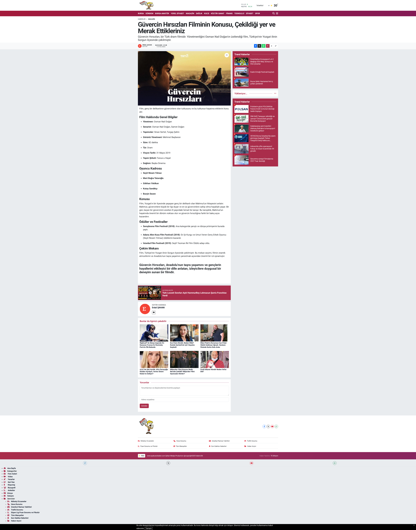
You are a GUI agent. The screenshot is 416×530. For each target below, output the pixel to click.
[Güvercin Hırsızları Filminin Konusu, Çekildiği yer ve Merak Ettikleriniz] (184, 78)
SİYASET (249, 13)
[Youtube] (272, 426)
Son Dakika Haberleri (219, 446)
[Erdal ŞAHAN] (145, 309)
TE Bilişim (274, 456)
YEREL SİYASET (177, 13)
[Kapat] (414, 525)
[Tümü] (275, 93)
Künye (10, 493)
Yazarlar (11, 479)
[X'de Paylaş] (259, 46)
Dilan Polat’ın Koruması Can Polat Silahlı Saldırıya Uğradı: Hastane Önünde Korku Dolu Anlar (213, 345)
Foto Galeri (12, 474)
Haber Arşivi (251, 446)
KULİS (206, 13)
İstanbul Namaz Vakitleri (221, 441)
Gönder (144, 406)
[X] (268, 426)
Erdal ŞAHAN (158, 307)
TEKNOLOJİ (239, 13)
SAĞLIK (199, 13)
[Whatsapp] (276, 426)
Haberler (141, 19)
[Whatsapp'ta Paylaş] (263, 46)
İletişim (10, 496)
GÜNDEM (149, 13)
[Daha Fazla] (268, 46)
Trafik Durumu (252, 441)
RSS (142, 456)
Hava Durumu (181, 441)
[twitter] (168, 463)
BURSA (141, 13)
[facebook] (85, 463)
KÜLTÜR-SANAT (217, 13)
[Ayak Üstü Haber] (146, 5)
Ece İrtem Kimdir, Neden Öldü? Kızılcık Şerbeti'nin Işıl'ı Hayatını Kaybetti (182, 345)
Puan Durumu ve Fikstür (149, 446)
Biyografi (11, 488)
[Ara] (273, 13)
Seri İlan (11, 482)
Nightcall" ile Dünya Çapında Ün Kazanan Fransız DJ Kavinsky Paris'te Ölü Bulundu (152, 345)
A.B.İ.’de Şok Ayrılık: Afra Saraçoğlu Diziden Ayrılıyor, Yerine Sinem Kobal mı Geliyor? (154, 371)
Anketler (11, 490)
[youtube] (251, 463)
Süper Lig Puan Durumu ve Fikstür (25, 512)
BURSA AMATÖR (162, 13)
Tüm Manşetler (181, 446)
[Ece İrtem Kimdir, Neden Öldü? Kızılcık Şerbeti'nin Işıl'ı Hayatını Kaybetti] (184, 333)
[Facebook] (264, 426)
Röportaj (11, 485)
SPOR (257, 13)
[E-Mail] (154, 312)
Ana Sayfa (11, 468)
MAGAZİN (190, 13)
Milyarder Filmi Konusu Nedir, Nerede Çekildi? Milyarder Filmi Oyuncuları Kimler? (182, 371)
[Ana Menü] (276, 13)
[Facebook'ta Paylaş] (255, 46)
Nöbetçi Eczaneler (147, 441)
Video (10, 476)
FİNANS (229, 13)
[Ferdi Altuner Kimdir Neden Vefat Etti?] (214, 359)
